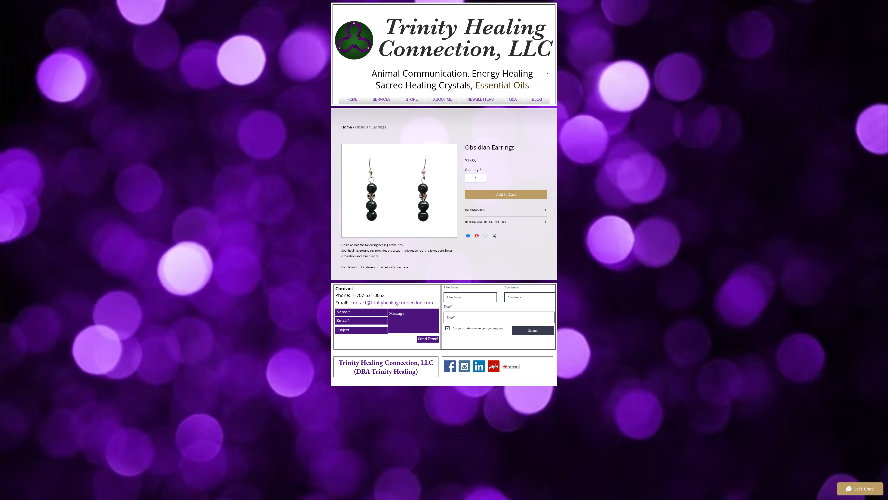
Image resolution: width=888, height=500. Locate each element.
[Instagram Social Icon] (464, 366)
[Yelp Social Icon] (494, 366)
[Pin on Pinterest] (477, 235)
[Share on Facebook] (468, 235)
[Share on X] (494, 235)
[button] (547, 73)
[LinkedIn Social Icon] (479, 366)
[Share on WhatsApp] (485, 235)
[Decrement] (469, 178)
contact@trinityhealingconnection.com (392, 303)
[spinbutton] (476, 178)
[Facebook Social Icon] (450, 366)
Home (346, 127)
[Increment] (483, 178)
